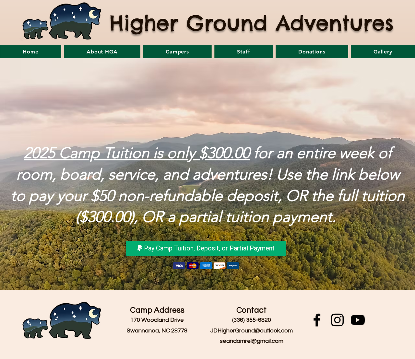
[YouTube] (357, 320)
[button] (102, 51)
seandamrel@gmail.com (251, 341)
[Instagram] (337, 320)
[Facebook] (317, 320)
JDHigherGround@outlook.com (251, 331)
